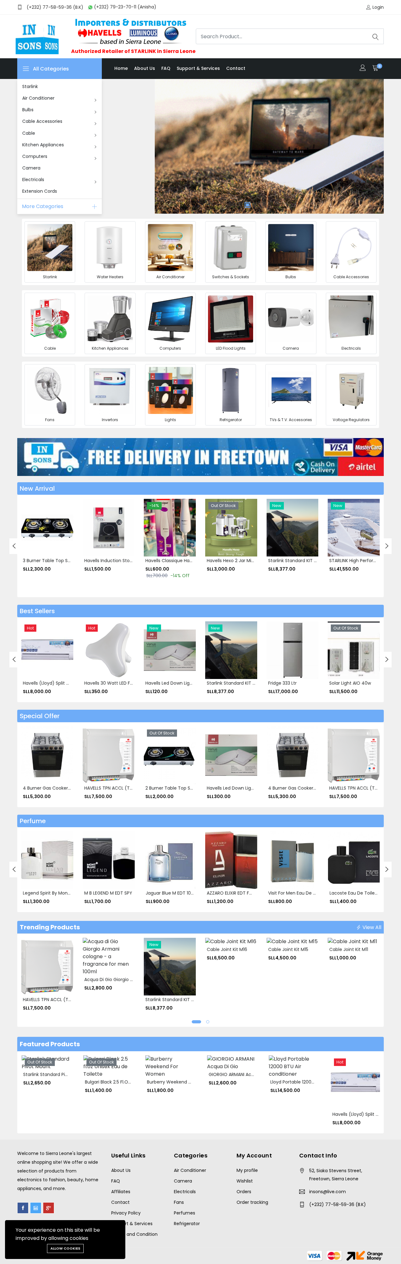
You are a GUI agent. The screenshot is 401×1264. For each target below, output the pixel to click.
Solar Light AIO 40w (350, 683)
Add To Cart (29, 525)
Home (121, 68)
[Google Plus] (48, 1208)
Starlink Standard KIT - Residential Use (309, 560)
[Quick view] (29, 539)
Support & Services (198, 68)
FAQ (165, 68)
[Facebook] (23, 1208)
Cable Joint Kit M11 (348, 949)
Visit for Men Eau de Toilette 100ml (306, 893)
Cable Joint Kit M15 (288, 949)
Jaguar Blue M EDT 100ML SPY (177, 893)
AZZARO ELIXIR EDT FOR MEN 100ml (243, 893)
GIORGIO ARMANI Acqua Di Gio (241, 1074)
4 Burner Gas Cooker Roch (51, 788)
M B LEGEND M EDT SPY (108, 893)
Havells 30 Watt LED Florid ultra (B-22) (125, 683)
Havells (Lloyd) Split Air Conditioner (60, 683)
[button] (196, 1021)
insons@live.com (327, 1191)
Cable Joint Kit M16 (227, 949)
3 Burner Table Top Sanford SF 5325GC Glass (71, 560)
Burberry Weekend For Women (180, 1082)
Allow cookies (65, 1248)
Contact (235, 68)
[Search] (375, 36)
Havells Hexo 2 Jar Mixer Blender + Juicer (250, 560)
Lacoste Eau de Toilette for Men (365, 893)
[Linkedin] (35, 1208)
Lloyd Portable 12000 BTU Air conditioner (313, 1082)
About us (144, 68)
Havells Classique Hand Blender (179, 560)
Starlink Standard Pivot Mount (55, 1074)
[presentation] (14, 546)
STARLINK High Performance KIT (363, 560)
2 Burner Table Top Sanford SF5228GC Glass (193, 788)
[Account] (363, 68)
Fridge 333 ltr (282, 683)
